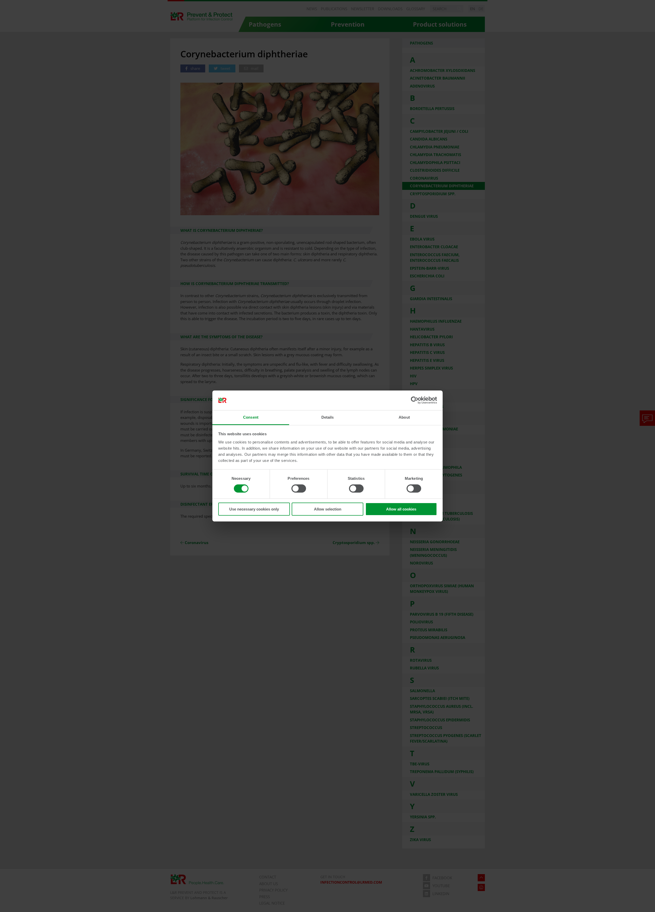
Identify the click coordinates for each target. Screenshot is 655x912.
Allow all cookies (401, 509)
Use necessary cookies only (254, 509)
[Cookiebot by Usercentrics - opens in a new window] (414, 400)
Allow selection (327, 509)
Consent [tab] (250, 417)
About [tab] (404, 417)
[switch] (298, 488)
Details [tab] (327, 417)
